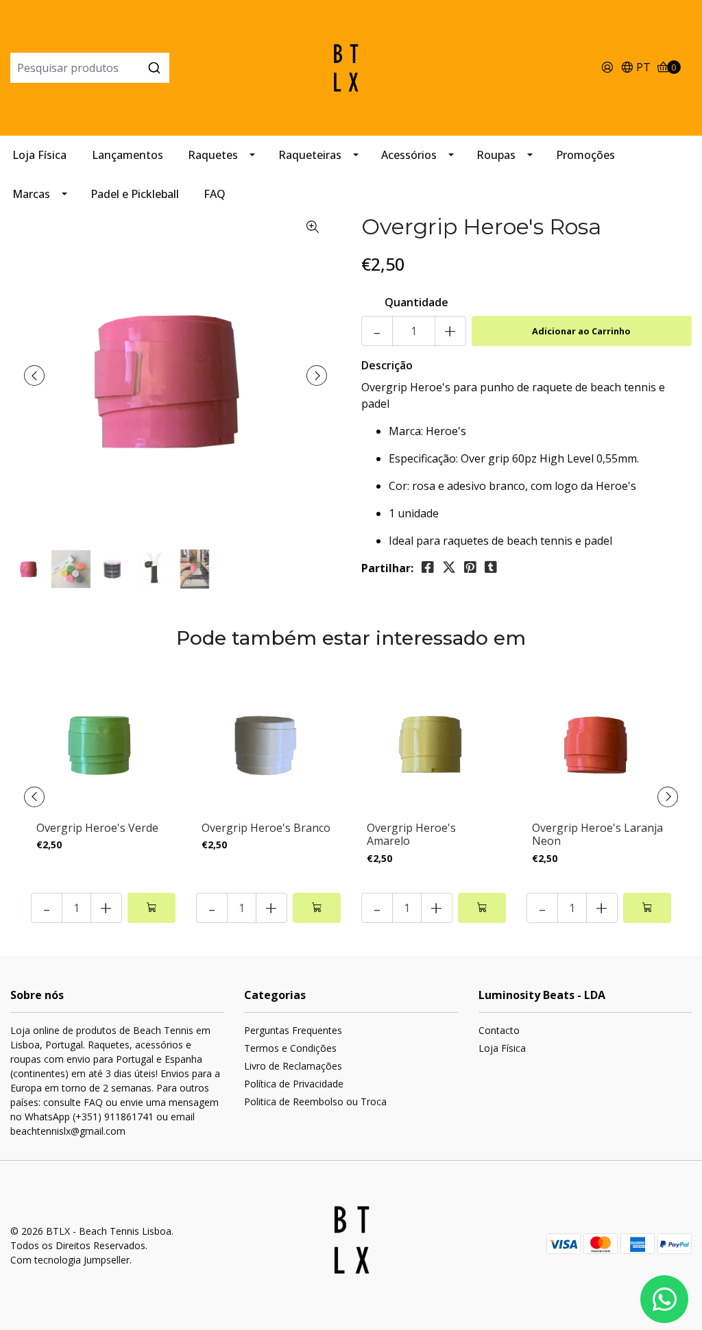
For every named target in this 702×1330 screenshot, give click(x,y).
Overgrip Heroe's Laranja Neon (597, 834)
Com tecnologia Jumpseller (70, 1259)
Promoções (585, 154)
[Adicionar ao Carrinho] (152, 908)
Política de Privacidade (293, 1083)
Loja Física (39, 154)
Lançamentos (127, 154)
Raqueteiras (309, 154)
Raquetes (213, 154)
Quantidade (416, 302)
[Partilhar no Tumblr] (491, 567)
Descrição (387, 365)
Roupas (496, 154)
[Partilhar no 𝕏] (449, 567)
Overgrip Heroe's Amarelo (411, 834)
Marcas (31, 193)
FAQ (215, 193)
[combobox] (123, 68)
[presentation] (34, 375)
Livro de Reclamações (293, 1065)
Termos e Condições (290, 1048)
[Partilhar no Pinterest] (470, 567)
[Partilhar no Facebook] (428, 567)
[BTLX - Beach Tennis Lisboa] (351, 66)
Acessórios (409, 154)
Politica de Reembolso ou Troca (315, 1101)
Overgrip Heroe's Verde (97, 827)
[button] (635, 68)
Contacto (499, 1030)
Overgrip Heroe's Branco (266, 827)
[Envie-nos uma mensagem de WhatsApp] (664, 1299)
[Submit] (154, 68)
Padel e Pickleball (134, 193)
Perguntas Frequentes (293, 1030)
